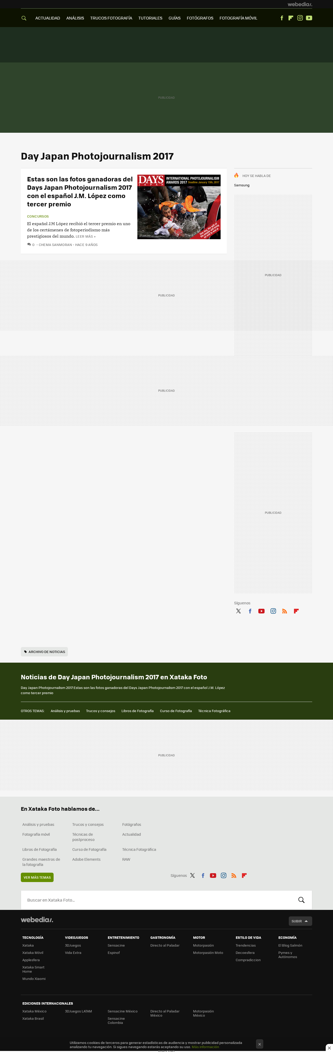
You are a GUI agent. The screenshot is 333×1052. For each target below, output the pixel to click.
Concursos (38, 216)
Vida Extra (73, 952)
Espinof (114, 952)
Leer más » (85, 236)
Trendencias (246, 945)
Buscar (301, 900)
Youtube (309, 18)
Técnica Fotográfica (214, 710)
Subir (297, 920)
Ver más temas (37, 877)
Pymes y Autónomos (287, 954)
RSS (284, 610)
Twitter (238, 610)
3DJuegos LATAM (78, 1011)
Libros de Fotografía (137, 710)
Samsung (241, 184)
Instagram (300, 18)
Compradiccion (248, 959)
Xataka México (34, 1011)
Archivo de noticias (47, 651)
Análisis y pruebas (65, 710)
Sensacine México (123, 1011)
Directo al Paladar (165, 945)
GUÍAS (175, 18)
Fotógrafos (131, 824)
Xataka (28, 945)
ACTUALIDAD (47, 18)
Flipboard (291, 18)
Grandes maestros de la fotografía (41, 862)
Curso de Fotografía (176, 710)
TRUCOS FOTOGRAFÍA (111, 18)
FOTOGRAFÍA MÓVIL (238, 18)
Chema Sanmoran (55, 244)
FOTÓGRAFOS (200, 18)
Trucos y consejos (100, 710)
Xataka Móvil (32, 952)
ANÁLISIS (75, 18)
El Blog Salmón (290, 945)
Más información (205, 1046)
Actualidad (131, 834)
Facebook (282, 18)
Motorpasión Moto (208, 952)
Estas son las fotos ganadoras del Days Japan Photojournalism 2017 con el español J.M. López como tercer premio (80, 191)
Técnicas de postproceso (83, 837)
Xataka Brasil (33, 1018)
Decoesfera (245, 952)
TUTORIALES (150, 18)
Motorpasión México (203, 1013)
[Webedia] (300, 4)
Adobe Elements (86, 859)
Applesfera (31, 959)
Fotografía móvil (36, 834)
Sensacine (116, 945)
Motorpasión (203, 945)
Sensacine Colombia (116, 1020)
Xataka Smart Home (33, 969)
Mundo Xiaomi (34, 978)
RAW (126, 859)
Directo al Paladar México (165, 1013)
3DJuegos (73, 945)
